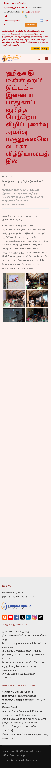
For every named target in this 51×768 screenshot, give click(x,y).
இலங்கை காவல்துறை (15, 632)
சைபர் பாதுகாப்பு (13, 20)
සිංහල (44, 48)
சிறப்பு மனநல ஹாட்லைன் (18, 674)
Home (5, 176)
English (36, 49)
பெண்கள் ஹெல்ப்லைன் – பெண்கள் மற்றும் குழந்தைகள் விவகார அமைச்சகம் (24, 666)
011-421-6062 (26, 692)
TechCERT (7, 678)
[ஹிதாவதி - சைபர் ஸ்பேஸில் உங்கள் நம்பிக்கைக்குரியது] (11, 58)
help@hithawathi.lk (26, 696)
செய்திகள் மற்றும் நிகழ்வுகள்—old (23, 181)
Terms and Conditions (12, 760)
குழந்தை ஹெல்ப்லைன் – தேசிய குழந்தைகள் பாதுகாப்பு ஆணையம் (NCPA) (23, 655)
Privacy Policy (30, 760)
